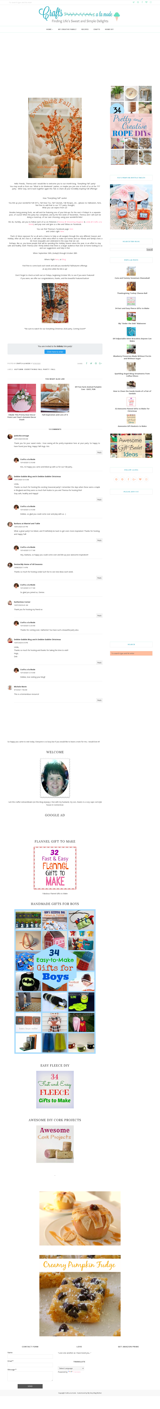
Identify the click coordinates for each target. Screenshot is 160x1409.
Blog (64, 259)
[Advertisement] (80, 60)
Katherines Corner (22, 602)
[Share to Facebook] (86, 363)
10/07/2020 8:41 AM (21, 605)
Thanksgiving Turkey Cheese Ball (132, 293)
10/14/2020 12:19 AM (27, 673)
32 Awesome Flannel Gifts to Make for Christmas (132, 409)
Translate (77, 1372)
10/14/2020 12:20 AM (27, 626)
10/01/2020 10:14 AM (21, 480)
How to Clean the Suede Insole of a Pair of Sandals (132, 392)
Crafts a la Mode (27, 459)
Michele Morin (20, 686)
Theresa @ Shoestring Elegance (70, 222)
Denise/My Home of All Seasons (28, 564)
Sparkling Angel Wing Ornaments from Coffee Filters (132, 374)
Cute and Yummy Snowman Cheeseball (132, 278)
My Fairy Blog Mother (95, 1393)
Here (71, 229)
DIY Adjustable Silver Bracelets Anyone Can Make (132, 339)
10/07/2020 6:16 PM (21, 643)
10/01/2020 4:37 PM (21, 527)
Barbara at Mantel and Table (27, 523)
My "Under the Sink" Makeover (132, 323)
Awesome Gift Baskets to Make (132, 426)
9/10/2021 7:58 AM (20, 690)
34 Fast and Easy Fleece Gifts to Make (132, 308)
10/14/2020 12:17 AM (27, 550)
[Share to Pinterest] (96, 363)
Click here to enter (55, 351)
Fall (53, 369)
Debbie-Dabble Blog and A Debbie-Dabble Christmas (37, 476)
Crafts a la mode (70, 1393)
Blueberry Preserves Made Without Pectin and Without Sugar (132, 357)
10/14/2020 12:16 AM (27, 510)
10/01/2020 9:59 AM (21, 439)
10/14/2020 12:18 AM (27, 462)
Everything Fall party (37, 369)
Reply (99, 452)
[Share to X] (91, 363)
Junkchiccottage (21, 435)
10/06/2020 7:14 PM (21, 567)
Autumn (18, 369)
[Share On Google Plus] (100, 363)
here (57, 259)
